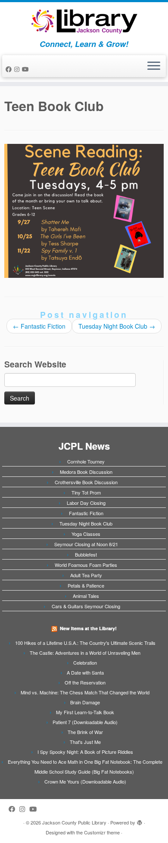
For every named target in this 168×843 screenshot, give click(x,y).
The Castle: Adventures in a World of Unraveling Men (85, 652)
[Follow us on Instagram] (18, 69)
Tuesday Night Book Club (116, 326)
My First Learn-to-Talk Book (85, 712)
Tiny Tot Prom (86, 492)
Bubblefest (86, 554)
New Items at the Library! (88, 628)
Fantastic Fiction (39, 326)
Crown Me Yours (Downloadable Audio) (85, 781)
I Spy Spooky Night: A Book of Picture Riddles (85, 751)
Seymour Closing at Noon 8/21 (86, 544)
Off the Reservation (85, 682)
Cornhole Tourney (86, 461)
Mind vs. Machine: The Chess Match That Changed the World (85, 692)
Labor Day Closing (86, 502)
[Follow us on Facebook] (10, 69)
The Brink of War (85, 731)
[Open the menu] (153, 66)
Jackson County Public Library (74, 822)
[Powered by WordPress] (140, 821)
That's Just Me (85, 741)
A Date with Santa (85, 672)
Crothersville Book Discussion (86, 482)
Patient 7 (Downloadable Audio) (85, 722)
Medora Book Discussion (86, 471)
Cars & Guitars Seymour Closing (86, 606)
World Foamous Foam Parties (86, 564)
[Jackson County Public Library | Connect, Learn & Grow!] (84, 20)
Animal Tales (86, 595)
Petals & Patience (86, 585)
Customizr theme (102, 832)
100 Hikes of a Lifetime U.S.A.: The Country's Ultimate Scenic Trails (85, 642)
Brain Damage (85, 702)
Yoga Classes (86, 533)
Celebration (85, 662)
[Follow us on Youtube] (26, 69)
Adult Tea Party (86, 575)
